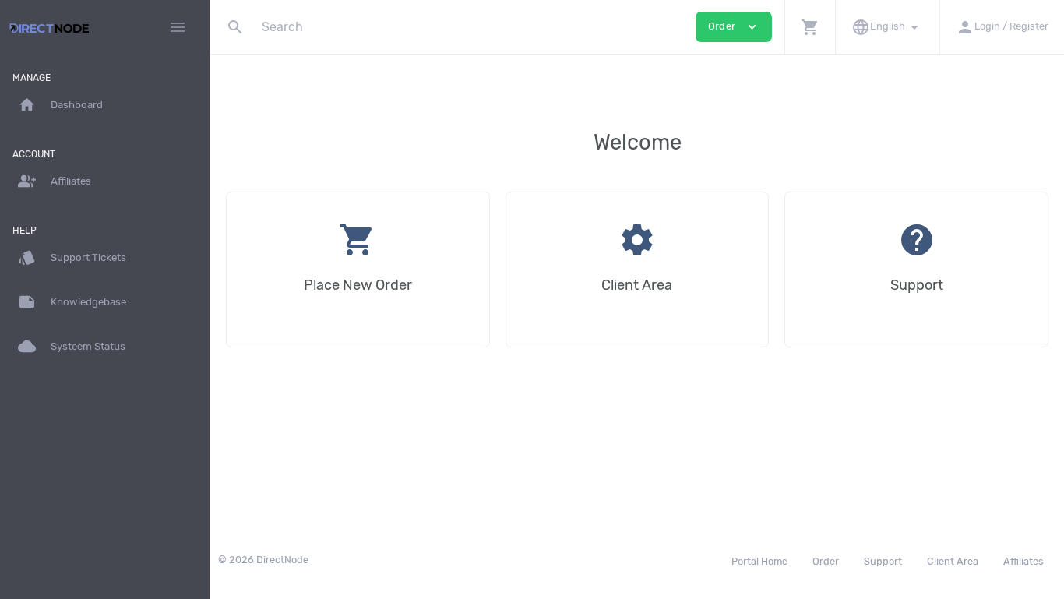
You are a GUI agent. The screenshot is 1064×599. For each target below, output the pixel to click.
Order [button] (733, 26)
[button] (809, 27)
